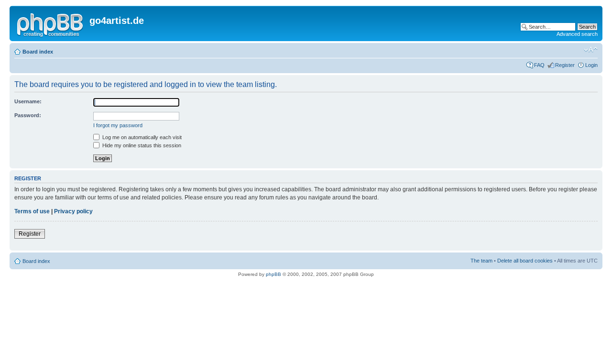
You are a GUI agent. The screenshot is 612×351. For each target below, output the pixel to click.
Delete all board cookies (525, 260)
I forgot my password (117, 125)
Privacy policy (73, 211)
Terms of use (32, 211)
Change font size (591, 49)
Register (565, 65)
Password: (27, 115)
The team (481, 260)
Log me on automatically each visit (141, 137)
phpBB (273, 274)
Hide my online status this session (141, 145)
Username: (28, 101)
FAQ (539, 65)
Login (591, 65)
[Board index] (50, 23)
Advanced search (577, 34)
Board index (37, 52)
